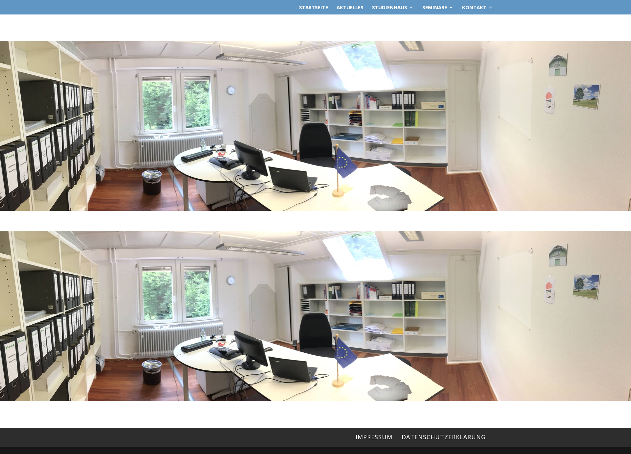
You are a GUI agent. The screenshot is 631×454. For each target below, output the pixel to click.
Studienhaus (389, 8)
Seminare (434, 8)
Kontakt (474, 8)
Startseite (313, 8)
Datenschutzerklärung (444, 437)
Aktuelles (350, 8)
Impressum (374, 437)
